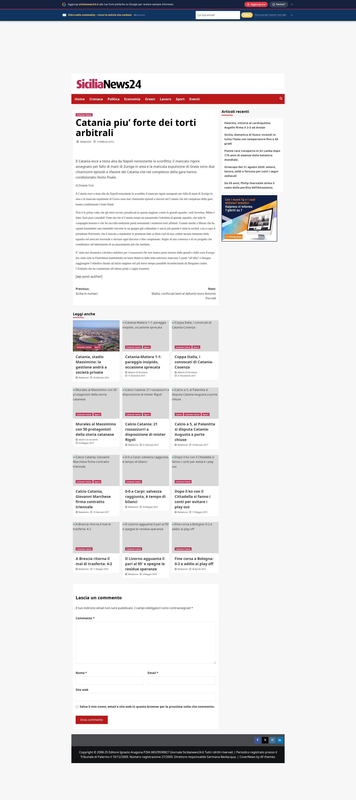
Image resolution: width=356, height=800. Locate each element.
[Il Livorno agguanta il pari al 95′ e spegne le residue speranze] (145, 537)
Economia (132, 99)
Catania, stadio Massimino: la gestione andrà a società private (91, 364)
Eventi (194, 99)
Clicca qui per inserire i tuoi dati (270, 15)
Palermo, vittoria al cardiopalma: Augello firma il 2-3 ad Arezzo (247, 125)
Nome (81, 673)
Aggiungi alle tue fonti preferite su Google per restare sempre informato (120, 4)
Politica (114, 99)
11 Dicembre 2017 (136, 375)
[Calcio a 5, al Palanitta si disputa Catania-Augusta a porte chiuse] (195, 403)
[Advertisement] (178, 47)
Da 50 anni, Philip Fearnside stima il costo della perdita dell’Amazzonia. (249, 185)
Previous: (87, 291)
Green (150, 99)
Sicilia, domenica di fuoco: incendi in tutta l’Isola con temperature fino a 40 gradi (251, 139)
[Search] (281, 98)
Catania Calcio (84, 114)
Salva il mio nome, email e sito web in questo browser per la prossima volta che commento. (147, 707)
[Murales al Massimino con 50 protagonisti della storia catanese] (96, 403)
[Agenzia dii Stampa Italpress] (249, 218)
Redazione (85, 141)
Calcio (179, 414)
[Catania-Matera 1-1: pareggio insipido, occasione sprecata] (145, 335)
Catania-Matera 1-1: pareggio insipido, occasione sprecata (143, 362)
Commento (85, 618)
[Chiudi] (292, 4)
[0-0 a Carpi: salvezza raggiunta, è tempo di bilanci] (145, 470)
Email (153, 673)
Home (80, 99)
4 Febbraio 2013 (105, 141)
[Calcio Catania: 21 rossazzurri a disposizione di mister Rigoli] (145, 403)
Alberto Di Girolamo (138, 372)
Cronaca (96, 99)
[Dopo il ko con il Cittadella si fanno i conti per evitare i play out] (195, 470)
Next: (184, 293)
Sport (180, 99)
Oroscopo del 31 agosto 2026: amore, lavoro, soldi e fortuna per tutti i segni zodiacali (251, 171)
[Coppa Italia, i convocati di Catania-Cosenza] (195, 335)
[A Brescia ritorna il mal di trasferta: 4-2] (96, 537)
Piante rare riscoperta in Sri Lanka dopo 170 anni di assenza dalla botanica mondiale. (252, 155)
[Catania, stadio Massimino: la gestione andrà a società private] (96, 335)
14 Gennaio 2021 (101, 377)
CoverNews (248, 757)
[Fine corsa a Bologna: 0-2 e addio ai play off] (195, 537)
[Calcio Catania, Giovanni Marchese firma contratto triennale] (96, 470)
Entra (247, 14)
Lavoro (165, 99)
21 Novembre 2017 (187, 375)
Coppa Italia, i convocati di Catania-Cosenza (194, 362)
